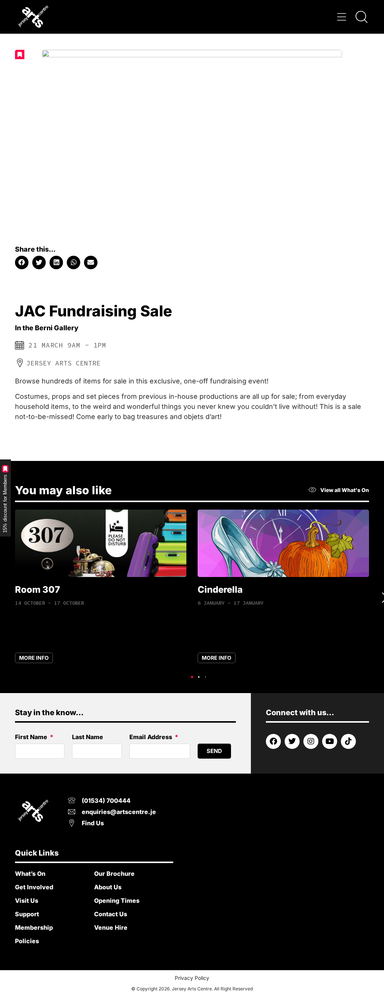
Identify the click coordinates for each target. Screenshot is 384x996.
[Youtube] (329, 741)
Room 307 (37, 589)
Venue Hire (111, 927)
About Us (108, 887)
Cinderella (220, 589)
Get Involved (34, 887)
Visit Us (26, 900)
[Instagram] (310, 741)
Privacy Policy (192, 978)
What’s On (30, 873)
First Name (32, 737)
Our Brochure (114, 873)
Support (27, 914)
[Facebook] (273, 741)
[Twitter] (292, 741)
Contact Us (110, 914)
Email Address (151, 737)
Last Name (87, 737)
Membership (34, 927)
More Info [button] (34, 658)
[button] (341, 17)
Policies (27, 941)
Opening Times (117, 900)
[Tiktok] (348, 741)
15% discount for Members (5, 503)
